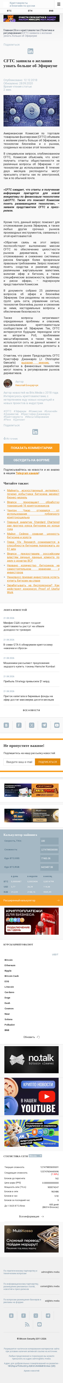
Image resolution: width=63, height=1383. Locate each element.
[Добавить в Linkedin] (30, 51)
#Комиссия (35, 411)
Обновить (29, 1037)
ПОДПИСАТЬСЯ (47, 762)
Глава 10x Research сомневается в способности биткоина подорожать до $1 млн (33, 545)
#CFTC (7, 411)
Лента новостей (15, 610)
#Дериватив (11, 414)
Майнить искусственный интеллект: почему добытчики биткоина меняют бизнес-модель (33, 494)
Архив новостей (31, 1371)
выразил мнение (34, 362)
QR (53, 1366)
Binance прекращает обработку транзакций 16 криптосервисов (33, 504)
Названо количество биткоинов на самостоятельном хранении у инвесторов (33, 569)
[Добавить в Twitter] (14, 51)
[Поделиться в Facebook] (6, 51)
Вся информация (29, 1216)
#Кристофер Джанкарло (35, 414)
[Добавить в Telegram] (22, 51)
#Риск (7, 419)
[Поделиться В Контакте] (38, 51)
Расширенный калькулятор (19, 900)
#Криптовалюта (13, 416)
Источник (12, 438)
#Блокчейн (50, 411)
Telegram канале (27, 473)
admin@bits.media (50, 1272)
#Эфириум (20, 411)
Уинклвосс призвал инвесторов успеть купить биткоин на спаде (33, 578)
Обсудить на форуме (31, 460)
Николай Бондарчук (26, 385)
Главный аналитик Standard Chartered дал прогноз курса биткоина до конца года (33, 525)
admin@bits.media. (41, 1358)
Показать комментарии (31, 448)
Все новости (31, 710)
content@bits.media (49, 1286)
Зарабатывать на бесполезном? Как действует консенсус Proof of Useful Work (33, 589)
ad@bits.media (52, 1301)
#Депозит (19, 419)
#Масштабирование (37, 416)
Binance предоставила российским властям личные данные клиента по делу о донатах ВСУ (33, 557)
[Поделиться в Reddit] (46, 51)
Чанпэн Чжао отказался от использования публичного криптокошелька (33, 514)
